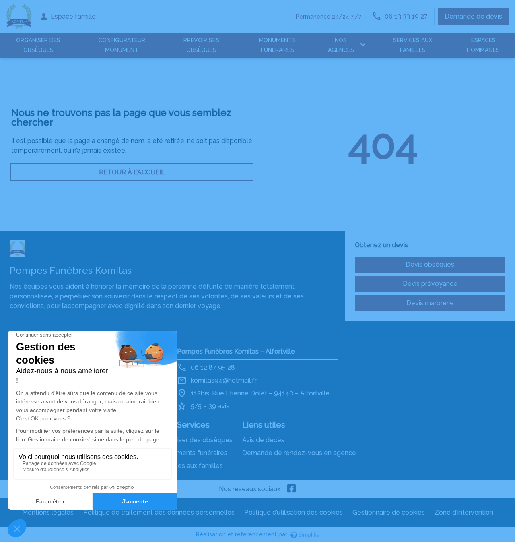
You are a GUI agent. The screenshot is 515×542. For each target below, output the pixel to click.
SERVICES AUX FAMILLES (413, 45)
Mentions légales (48, 512)
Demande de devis (473, 16)
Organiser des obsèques (196, 440)
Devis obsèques (430, 264)
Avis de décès (263, 440)
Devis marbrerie (430, 303)
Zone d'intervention (464, 512)
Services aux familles (191, 466)
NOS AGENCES (341, 45)
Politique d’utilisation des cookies (293, 512)
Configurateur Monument (121, 45)
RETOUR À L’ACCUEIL (132, 172)
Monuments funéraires (277, 45)
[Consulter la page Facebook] (292, 489)
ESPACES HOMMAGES (483, 45)
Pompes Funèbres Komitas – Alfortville (236, 351)
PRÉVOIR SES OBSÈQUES (201, 45)
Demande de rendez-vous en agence (299, 453)
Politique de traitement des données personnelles (159, 512)
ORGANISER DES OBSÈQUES (38, 45)
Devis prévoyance (430, 284)
